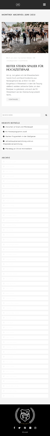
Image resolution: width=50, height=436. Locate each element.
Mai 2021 (9, 327)
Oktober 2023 (11, 254)
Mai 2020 (9, 362)
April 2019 (10, 396)
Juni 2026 (10, 166)
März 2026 (10, 176)
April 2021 (10, 332)
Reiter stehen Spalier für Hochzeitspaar (24, 67)
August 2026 (11, 162)
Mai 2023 (9, 264)
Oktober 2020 (11, 347)
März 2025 (10, 206)
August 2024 (11, 225)
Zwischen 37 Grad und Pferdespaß (19, 127)
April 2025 (10, 201)
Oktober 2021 (11, 308)
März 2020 (10, 371)
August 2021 (11, 318)
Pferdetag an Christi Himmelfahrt (18, 149)
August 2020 (11, 352)
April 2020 (10, 366)
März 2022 (10, 293)
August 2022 (11, 284)
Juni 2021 (9, 323)
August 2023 (11, 259)
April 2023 (10, 269)
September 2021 (12, 313)
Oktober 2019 (11, 391)
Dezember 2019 (12, 381)
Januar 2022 (11, 298)
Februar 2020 (11, 376)
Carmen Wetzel (26, 58)
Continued (13, 99)
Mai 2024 (9, 230)
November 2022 (12, 279)
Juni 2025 (9, 191)
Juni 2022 (9, 288)
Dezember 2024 (12, 210)
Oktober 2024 (11, 215)
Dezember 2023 (12, 245)
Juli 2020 (9, 357)
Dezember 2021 (12, 303)
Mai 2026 (9, 171)
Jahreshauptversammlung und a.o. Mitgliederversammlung (18, 142)
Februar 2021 (11, 342)
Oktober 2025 (11, 181)
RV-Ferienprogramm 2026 (16, 132)
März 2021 (10, 337)
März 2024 (10, 235)
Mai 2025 (9, 196)
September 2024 (12, 220)
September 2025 (12, 186)
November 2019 (12, 386)
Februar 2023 (11, 274)
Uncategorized (11, 61)
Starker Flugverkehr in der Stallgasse (20, 136)
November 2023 (12, 249)
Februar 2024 (11, 240)
